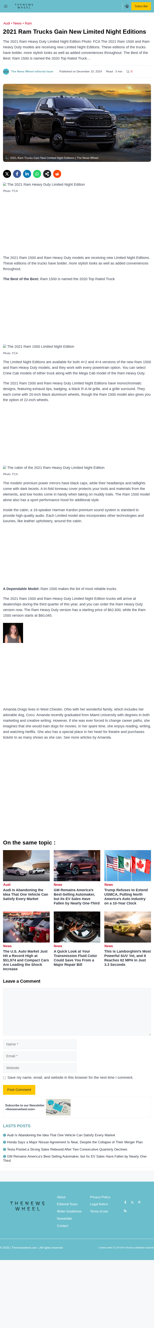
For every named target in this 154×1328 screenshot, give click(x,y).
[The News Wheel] (23, 6)
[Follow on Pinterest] (139, 1202)
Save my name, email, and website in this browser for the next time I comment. (70, 1078)
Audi (6, 23)
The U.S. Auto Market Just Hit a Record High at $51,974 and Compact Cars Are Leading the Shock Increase (26, 960)
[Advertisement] (77, 225)
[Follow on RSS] (125, 1210)
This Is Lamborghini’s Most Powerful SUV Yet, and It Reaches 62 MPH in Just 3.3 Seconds (127, 958)
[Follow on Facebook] (125, 1202)
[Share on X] (7, 174)
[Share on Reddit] (57, 174)
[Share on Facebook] (17, 174)
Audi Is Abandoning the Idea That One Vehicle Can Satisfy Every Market (25, 894)
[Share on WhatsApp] (37, 174)
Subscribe (141, 6)
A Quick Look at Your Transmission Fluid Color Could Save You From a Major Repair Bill (75, 958)
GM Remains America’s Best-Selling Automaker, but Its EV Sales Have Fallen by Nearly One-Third (77, 896)
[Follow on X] (132, 1202)
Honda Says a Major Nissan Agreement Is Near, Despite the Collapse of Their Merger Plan (75, 1142)
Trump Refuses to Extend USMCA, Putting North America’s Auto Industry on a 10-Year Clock (126, 896)
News (17, 23)
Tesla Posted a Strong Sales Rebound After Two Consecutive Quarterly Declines (67, 1149)
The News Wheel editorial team (32, 71)
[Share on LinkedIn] (27, 174)
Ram (28, 23)
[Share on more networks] (47, 174)
